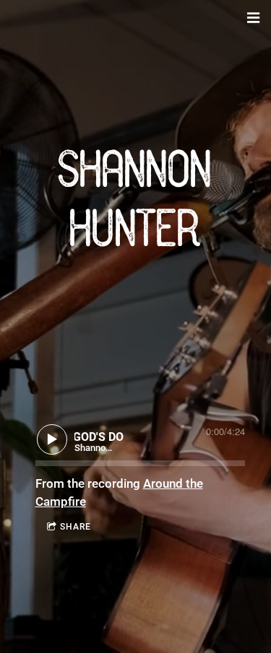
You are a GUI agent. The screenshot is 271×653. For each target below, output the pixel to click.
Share (75, 527)
